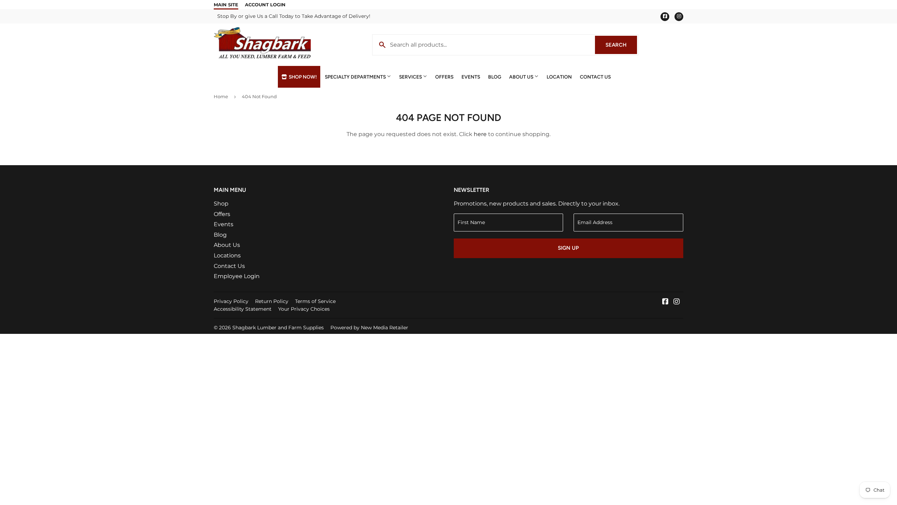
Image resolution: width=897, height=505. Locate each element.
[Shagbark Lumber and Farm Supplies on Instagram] (676, 302)
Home (221, 96)
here (480, 134)
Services (411, 77)
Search (621, 45)
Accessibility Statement (243, 309)
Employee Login (237, 276)
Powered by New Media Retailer (369, 327)
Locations (227, 255)
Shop (221, 203)
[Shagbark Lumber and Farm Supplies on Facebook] (665, 302)
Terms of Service (315, 301)
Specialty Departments (356, 77)
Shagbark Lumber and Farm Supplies (278, 327)
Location (559, 77)
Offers (444, 77)
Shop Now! (302, 77)
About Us (521, 77)
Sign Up (568, 248)
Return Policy (271, 301)
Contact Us (595, 77)
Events (470, 77)
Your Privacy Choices (304, 309)
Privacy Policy (231, 301)
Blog (494, 77)
